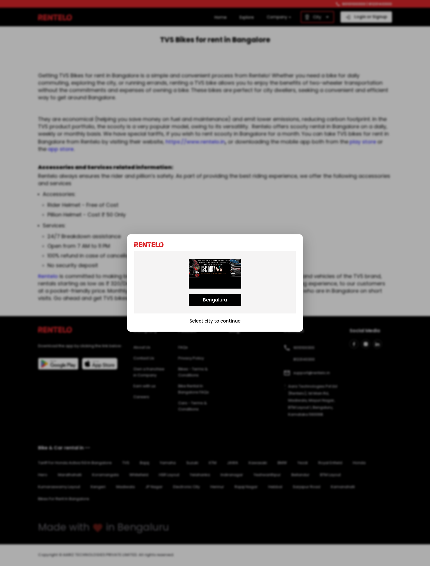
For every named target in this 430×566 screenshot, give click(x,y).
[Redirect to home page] (150, 244)
